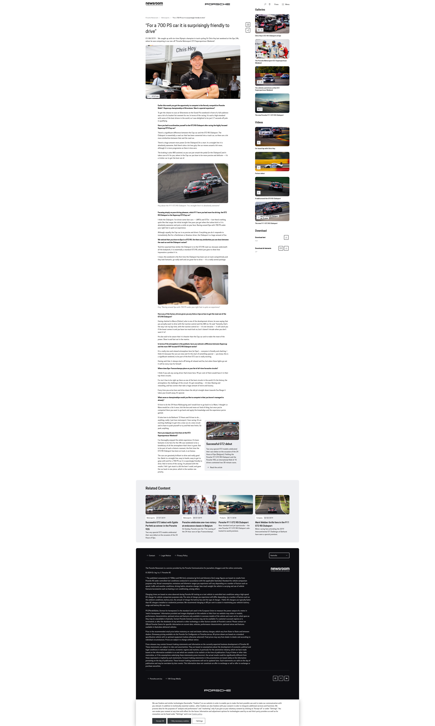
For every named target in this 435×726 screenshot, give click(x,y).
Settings (199, 721)
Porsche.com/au (156, 678)
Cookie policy (197, 714)
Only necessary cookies (180, 721)
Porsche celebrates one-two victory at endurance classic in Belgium (199, 524)
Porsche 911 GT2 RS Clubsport (234, 522)
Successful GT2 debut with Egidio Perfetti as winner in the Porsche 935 (162, 526)
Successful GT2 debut (219, 444)
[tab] (272, 10)
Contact (152, 555)
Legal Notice (166, 555)
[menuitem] (150, 555)
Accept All (160, 721)
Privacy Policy (182, 555)
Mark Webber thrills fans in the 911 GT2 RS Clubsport (272, 524)
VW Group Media (174, 678)
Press (276, 4)
